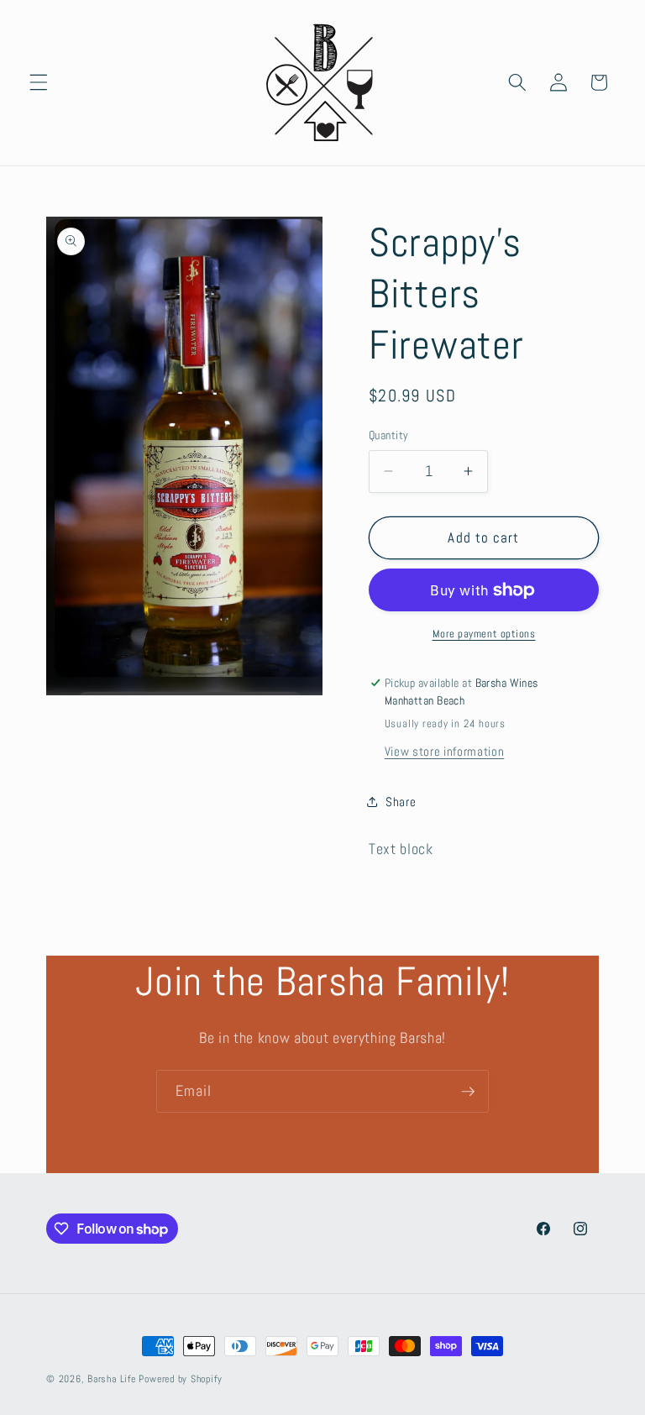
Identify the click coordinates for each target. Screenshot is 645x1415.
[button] (38, 82)
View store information (445, 751)
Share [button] (400, 802)
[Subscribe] (468, 1092)
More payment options (484, 633)
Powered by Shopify (180, 1379)
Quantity (389, 435)
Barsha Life (111, 1379)
